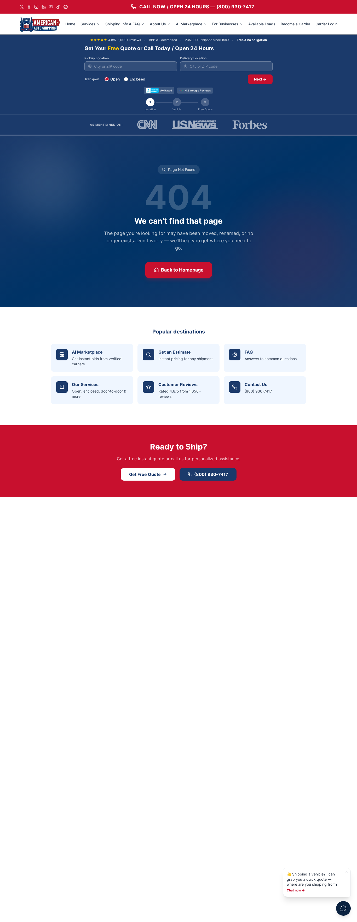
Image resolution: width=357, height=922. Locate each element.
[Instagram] (36, 7)
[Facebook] (29, 7)
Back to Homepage (182, 270)
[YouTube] (51, 7)
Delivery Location (193, 58)
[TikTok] (58, 7)
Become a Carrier (295, 24)
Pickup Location (96, 58)
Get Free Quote (145, 474)
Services (87, 24)
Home (70, 24)
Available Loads (261, 24)
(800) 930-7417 (211, 474)
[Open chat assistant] (343, 908)
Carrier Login (326, 24)
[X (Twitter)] (22, 7)
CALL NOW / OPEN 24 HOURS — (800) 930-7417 (196, 6)
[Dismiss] (346, 872)
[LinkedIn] (44, 7)
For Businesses (225, 24)
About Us (158, 24)
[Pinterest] (66, 7)
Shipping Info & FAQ (122, 24)
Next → (260, 79)
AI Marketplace (189, 24)
